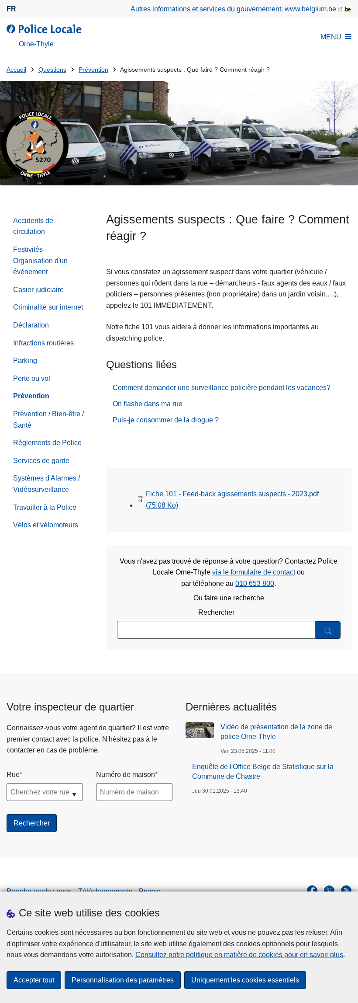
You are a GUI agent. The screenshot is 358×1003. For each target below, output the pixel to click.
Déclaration (31, 325)
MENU (330, 37)
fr (11, 9)
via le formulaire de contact (253, 572)
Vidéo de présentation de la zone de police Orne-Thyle (276, 731)
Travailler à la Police (44, 507)
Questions (52, 69)
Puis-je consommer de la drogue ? (166, 420)
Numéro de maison (125, 774)
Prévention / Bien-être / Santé (48, 419)
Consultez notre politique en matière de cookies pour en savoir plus (239, 954)
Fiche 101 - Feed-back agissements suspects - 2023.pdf (232, 499)
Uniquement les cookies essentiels (245, 980)
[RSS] (346, 890)
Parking (25, 360)
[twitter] (329, 890)
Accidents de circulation (33, 226)
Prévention (93, 69)
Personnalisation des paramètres (123, 980)
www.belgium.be (310, 9)
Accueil (16, 69)
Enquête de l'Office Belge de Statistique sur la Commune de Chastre (263, 771)
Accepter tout (34, 980)
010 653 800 (254, 583)
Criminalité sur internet (48, 307)
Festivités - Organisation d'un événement (40, 260)
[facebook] (312, 890)
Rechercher (216, 612)
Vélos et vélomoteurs (45, 525)
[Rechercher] (328, 630)
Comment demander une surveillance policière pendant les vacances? (221, 387)
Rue (13, 774)
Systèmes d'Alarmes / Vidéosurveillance (46, 483)
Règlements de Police (47, 442)
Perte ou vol (31, 378)
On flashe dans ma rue (147, 403)
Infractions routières (43, 343)
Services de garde (41, 460)
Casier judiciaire (38, 289)
